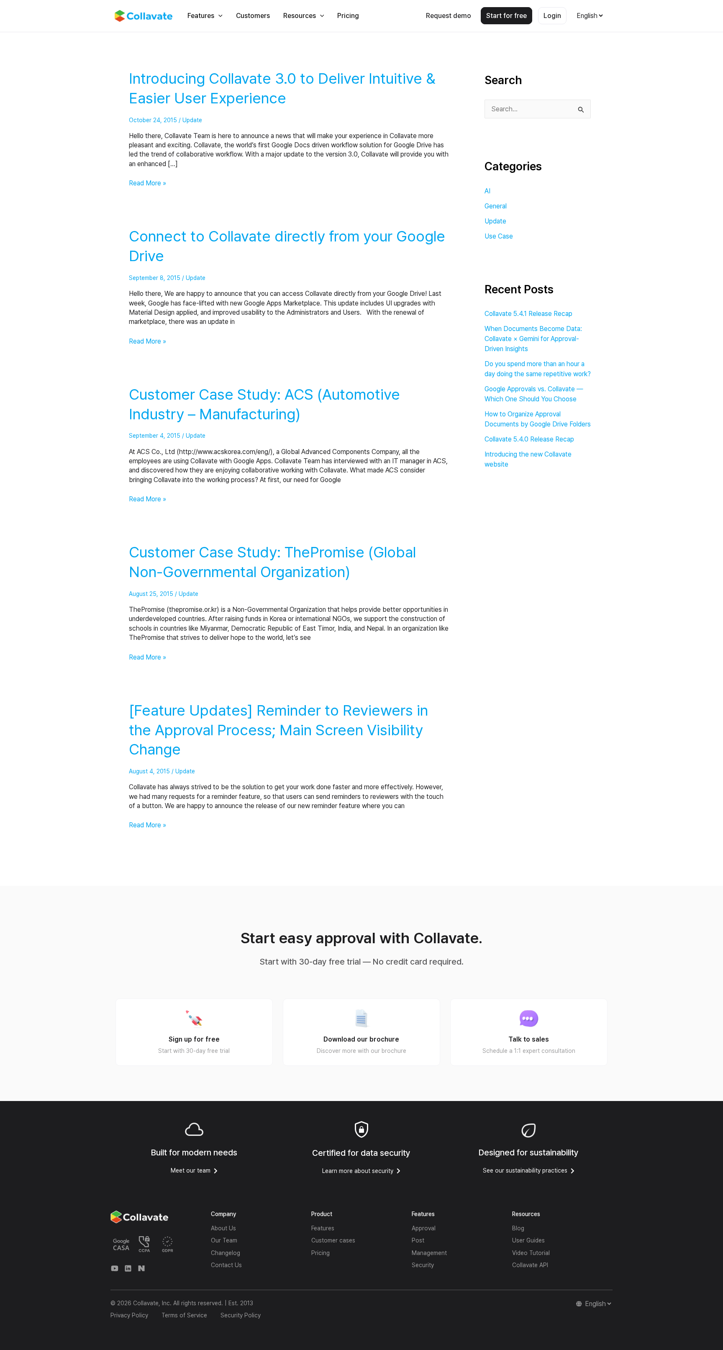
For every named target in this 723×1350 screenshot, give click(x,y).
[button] (218, 16)
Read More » (147, 183)
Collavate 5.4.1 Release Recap (528, 314)
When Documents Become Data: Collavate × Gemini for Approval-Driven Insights (533, 339)
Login (552, 16)
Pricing (348, 16)
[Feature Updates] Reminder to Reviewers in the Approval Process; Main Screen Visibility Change (278, 730)
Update (192, 120)
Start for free (506, 16)
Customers (253, 16)
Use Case (499, 236)
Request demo (448, 16)
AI (487, 191)
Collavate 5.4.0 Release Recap (529, 439)
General (496, 206)
